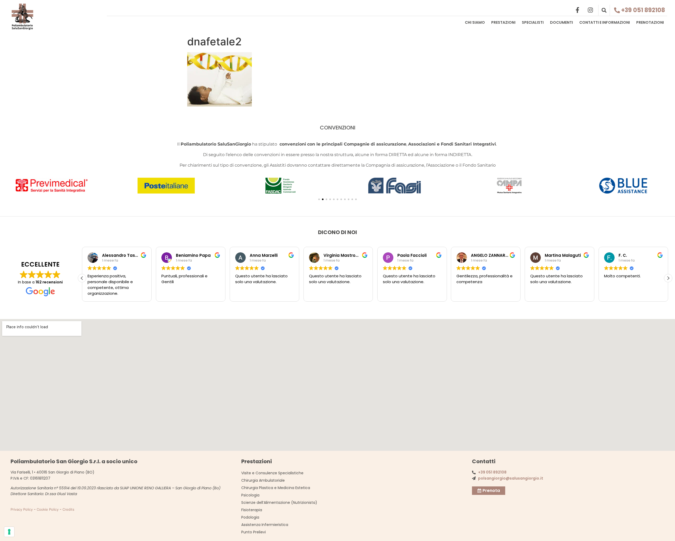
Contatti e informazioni (604, 22)
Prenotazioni (650, 22)
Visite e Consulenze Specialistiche (272, 473)
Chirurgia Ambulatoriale (263, 480)
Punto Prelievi (253, 532)
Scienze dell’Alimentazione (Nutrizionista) (279, 502)
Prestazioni (503, 22)
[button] (604, 10)
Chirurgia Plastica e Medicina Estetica (275, 487)
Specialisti (533, 22)
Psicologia (250, 495)
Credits (68, 509)
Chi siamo (475, 22)
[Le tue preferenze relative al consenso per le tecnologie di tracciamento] (9, 532)
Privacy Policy (22, 509)
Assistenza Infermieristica (264, 524)
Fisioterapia (251, 510)
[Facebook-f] (577, 10)
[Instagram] (590, 10)
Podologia (250, 517)
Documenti (561, 22)
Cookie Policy (48, 509)
